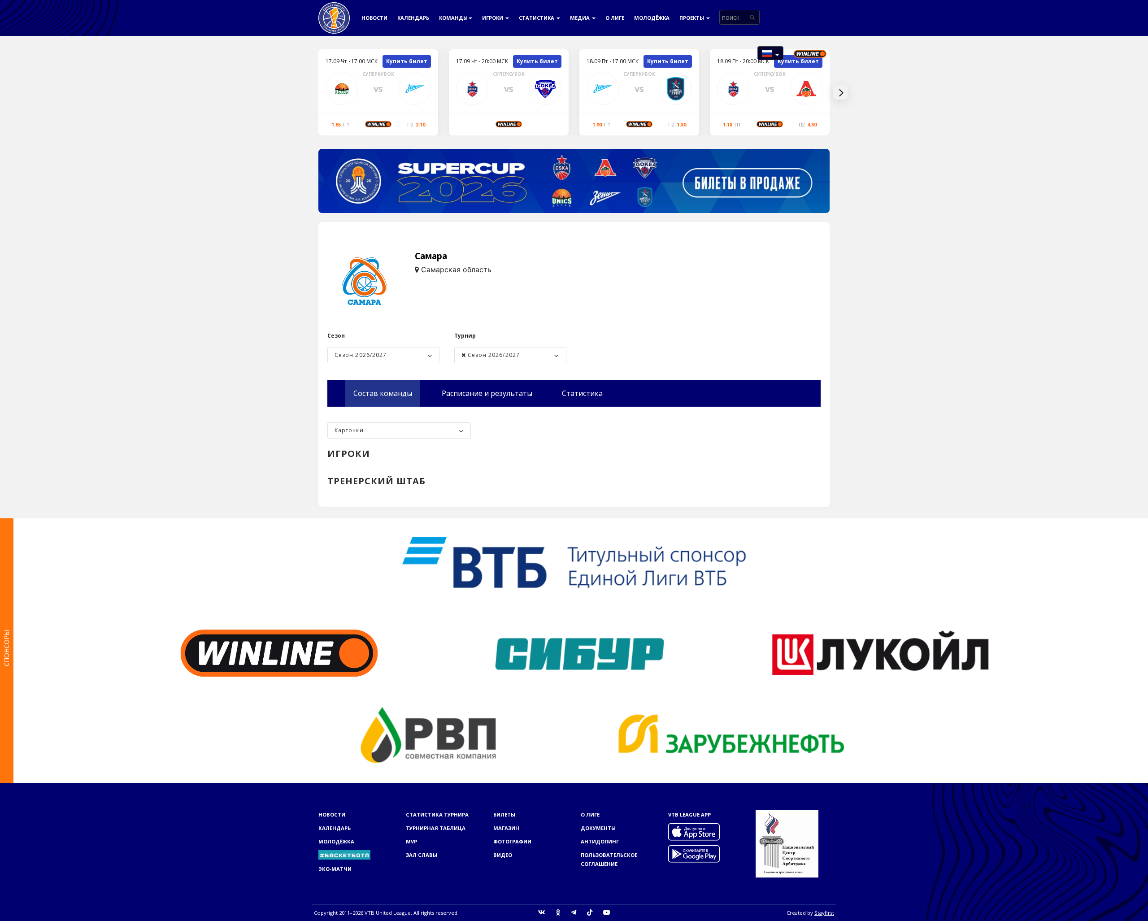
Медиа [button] (580, 17)
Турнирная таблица (435, 828)
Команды (453, 17)
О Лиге (614, 17)
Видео (502, 854)
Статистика (537, 17)
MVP (411, 841)
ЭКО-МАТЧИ (335, 868)
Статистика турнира (437, 814)
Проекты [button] (692, 17)
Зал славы (421, 854)
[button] (770, 53)
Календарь (413, 17)
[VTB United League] (334, 11)
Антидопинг (600, 841)
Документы (598, 828)
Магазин (506, 828)
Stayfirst (824, 912)
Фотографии (512, 841)
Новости (374, 17)
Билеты (504, 814)
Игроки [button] (493, 17)
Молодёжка (652, 17)
